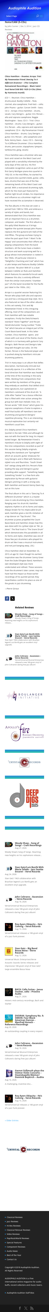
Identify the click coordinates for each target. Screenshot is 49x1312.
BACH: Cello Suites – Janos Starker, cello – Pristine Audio (29, 991)
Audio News (12, 1251)
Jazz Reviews (12, 1221)
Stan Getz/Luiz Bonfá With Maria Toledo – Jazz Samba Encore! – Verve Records (27, 636)
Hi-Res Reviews (14, 1225)
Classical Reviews (15, 1217)
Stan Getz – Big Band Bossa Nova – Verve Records (26, 950)
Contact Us (12, 1259)
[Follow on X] (12, 598)
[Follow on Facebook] (7, 598)
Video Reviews (13, 1234)
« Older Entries (12, 1120)
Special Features (14, 1242)
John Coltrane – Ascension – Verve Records (28, 657)
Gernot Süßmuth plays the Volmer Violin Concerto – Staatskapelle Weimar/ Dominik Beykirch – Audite (29, 1074)
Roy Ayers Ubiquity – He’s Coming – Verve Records (28, 925)
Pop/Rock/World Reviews (18, 1238)
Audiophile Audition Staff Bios (20, 1292)
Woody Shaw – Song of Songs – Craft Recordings (29, 615)
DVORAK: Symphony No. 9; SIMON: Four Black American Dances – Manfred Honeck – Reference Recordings (24, 1020)
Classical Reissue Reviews (18, 1230)
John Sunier (13, 26)
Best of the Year (14, 1255)
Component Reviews (16, 1246)
